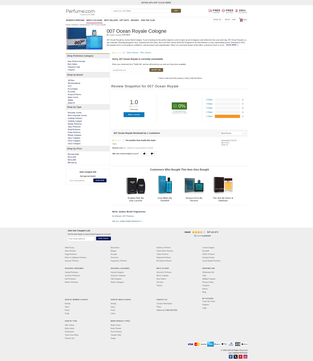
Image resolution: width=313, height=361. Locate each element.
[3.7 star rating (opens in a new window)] (199, 232)
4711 (70, 86)
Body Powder (116, 328)
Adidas (70, 100)
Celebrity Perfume (75, 118)
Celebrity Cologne (75, 121)
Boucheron (115, 247)
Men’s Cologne (162, 275)
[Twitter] (236, 357)
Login (204, 308)
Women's (75, 20)
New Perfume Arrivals (76, 61)
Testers (159, 285)
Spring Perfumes (71, 272)
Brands (135, 20)
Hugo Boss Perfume (119, 261)
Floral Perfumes (74, 129)
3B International (74, 83)
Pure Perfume (116, 332)
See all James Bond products (126, 221)
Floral (67, 310)
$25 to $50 (72, 160)
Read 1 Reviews (133, 53)
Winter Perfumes (71, 282)
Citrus (113, 313)
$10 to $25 (72, 157)
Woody (67, 303)
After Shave (69, 325)
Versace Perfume (72, 261)
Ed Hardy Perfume (163, 261)
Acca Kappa (73, 89)
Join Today (103, 238)
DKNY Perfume (208, 254)
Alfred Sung (69, 247)
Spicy (67, 307)
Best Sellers (111, 20)
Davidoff (205, 251)
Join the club (148, 20)
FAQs (158, 307)
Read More (231, 45)
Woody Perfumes (75, 124)
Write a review (134, 114)
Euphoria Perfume (163, 257)
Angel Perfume (71, 254)
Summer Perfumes (72, 275)
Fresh (113, 310)
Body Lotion (69, 328)
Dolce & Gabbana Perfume (75, 257)
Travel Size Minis (71, 335)
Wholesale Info (208, 272)
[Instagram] (245, 357)
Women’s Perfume (163, 272)
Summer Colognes (118, 275)
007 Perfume (128, 216)
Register (205, 305)
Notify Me (156, 70)
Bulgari (113, 251)
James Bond (115, 35)
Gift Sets (124, 20)
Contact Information (164, 303)
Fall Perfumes (70, 279)
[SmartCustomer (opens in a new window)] (202, 236)
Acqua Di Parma (74, 94)
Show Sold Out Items (193, 78)
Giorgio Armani (208, 257)
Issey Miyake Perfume (211, 261)
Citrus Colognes (74, 143)
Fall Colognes (116, 279)
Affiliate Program (209, 279)
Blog (204, 292)
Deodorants (69, 332)
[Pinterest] (240, 357)
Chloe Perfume (162, 254)
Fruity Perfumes (74, 132)
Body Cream (116, 325)
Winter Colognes (117, 282)
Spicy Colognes (74, 138)
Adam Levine (73, 97)
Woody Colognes (74, 135)
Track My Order (208, 301)
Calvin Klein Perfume (164, 251)
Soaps (113, 338)
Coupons (71, 70)
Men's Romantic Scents (77, 115)
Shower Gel (69, 338)
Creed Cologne (208, 247)
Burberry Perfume (163, 247)
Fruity (67, 313)
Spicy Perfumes (74, 127)
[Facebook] (231, 357)
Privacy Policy (208, 282)
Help (227, 20)
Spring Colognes (117, 272)
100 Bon (71, 80)
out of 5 (212, 232)
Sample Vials (116, 335)
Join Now (100, 180)
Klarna (204, 289)
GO (176, 10)
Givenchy (114, 257)
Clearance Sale (74, 67)
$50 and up (72, 163)
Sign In (217, 20)
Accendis (71, 92)
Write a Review (145, 53)
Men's (94, 20)
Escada (114, 254)
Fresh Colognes (74, 141)
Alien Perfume (70, 251)
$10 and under (73, 154)
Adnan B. (71, 103)
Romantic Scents (75, 113)
